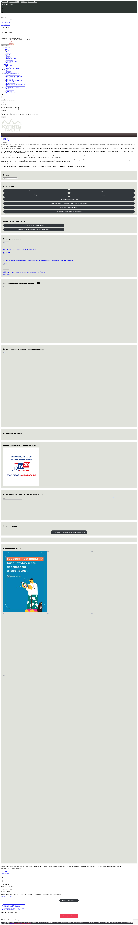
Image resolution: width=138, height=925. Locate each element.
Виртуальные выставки (13, 67)
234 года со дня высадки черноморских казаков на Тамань (24, 272)
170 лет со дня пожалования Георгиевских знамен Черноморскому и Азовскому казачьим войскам (38, 260)
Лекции (8, 57)
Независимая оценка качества (15, 86)
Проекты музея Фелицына (14, 76)
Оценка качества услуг (69, 900)
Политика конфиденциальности (21, 923)
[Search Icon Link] (4, 94)
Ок (10, 923)
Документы (9, 79)
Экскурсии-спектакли (13, 75)
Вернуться (3, 117)
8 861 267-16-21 (5, 871)
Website (3, 109)
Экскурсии (102, 191)
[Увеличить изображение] (133, 542)
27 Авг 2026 (6, 252)
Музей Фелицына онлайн (11, 87)
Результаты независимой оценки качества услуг (69, 532)
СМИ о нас (9, 72)
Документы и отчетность (10, 77)
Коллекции (9, 60)
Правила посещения (36, 191)
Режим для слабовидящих (70, 916)
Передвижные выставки (13, 68)
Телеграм (9, 91)
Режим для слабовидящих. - (14, 2)
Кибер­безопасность (12, 83)
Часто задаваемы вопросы (69, 199)
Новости (6, 69)
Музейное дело (11, 58)
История (9, 52)
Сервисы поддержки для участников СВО (69, 211)
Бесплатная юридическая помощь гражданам (33, 229)
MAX (7, 88)
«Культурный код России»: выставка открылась (19, 249)
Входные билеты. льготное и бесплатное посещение (69, 203)
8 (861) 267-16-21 (5, 22)
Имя (2, 103)
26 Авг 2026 (6, 263)
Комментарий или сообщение (10, 107)
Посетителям (7, 47)
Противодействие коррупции (15, 82)
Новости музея (5, 139)
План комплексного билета (69, 207)
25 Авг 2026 (6, 275)
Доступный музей (11, 61)
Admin (6, 138)
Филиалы (9, 53)
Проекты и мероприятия (11, 73)
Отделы (8, 54)
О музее (5, 49)
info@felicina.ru (5, 25)
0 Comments (4, 141)
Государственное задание (14, 80)
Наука (8, 56)
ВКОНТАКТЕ (10, 90)
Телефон (4, 104)
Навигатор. (32, 2)
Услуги (8, 50)
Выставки (6, 64)
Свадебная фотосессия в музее (33, 225)
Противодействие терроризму (15, 84)
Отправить (3, 110)
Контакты (9, 62)
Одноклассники (11, 92)
